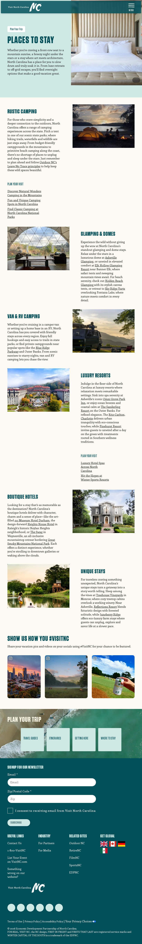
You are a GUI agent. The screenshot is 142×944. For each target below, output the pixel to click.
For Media (44, 850)
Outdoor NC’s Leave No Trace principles (32, 164)
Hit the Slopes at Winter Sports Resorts (95, 477)
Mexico (104, 850)
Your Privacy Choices (78, 921)
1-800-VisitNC (16, 850)
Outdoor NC (77, 843)
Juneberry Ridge (110, 614)
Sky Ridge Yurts (115, 288)
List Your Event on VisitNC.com (17, 859)
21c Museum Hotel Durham (32, 520)
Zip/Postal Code (18, 791)
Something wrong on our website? (16, 872)
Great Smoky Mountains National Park (31, 541)
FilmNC (74, 857)
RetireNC (75, 850)
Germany (122, 844)
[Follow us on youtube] (49, 908)
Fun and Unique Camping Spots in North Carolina (24, 202)
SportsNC (75, 865)
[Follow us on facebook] (21, 908)
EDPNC (74, 872)
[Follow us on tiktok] (59, 908)
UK (104, 844)
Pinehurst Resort (110, 426)
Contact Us (14, 843)
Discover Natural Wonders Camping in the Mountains (24, 193)
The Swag (36, 532)
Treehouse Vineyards (109, 595)
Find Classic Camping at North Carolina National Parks (23, 213)
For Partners (46, 843)
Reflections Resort (105, 606)
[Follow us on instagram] (30, 908)
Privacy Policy (32, 921)
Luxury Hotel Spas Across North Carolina (93, 467)
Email (11, 774)
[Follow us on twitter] (11, 908)
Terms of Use (14, 921)
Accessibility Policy (52, 921)
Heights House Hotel (41, 524)
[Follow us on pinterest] (40, 908)
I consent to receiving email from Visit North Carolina (55, 810)
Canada (113, 844)
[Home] (24, 7)
